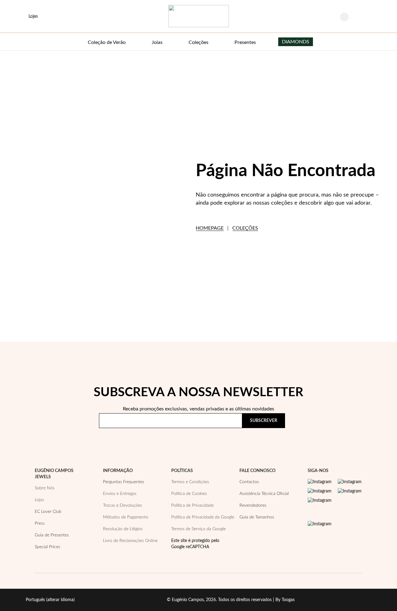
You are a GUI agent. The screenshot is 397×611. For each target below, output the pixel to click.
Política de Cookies (189, 494)
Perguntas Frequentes (123, 482)
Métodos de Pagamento (125, 517)
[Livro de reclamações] (320, 524)
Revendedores (252, 505)
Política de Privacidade (249, 438)
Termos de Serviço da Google (198, 529)
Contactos (249, 482)
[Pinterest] (320, 491)
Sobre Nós (45, 488)
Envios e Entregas (119, 494)
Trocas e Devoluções (122, 505)
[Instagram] (320, 482)
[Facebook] (350, 482)
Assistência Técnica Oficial (264, 494)
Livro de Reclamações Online (130, 541)
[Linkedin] (320, 500)
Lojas (39, 500)
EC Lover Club (48, 511)
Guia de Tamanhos (256, 517)
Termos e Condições (190, 482)
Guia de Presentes (52, 535)
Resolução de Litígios (123, 529)
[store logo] (198, 16)
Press (40, 523)
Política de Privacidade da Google (202, 517)
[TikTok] (350, 491)
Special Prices (47, 547)
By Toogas (285, 600)
